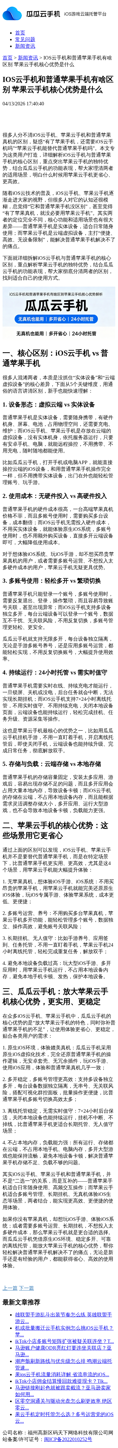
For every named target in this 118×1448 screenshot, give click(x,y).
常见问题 (25, 39)
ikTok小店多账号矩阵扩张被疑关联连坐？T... (64, 1341)
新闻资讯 (25, 46)
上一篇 (10, 1288)
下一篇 (26, 1288)
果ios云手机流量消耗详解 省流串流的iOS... (62, 1374)
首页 (20, 32)
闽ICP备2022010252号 (68, 1439)
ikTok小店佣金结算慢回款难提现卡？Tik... (61, 1381)
